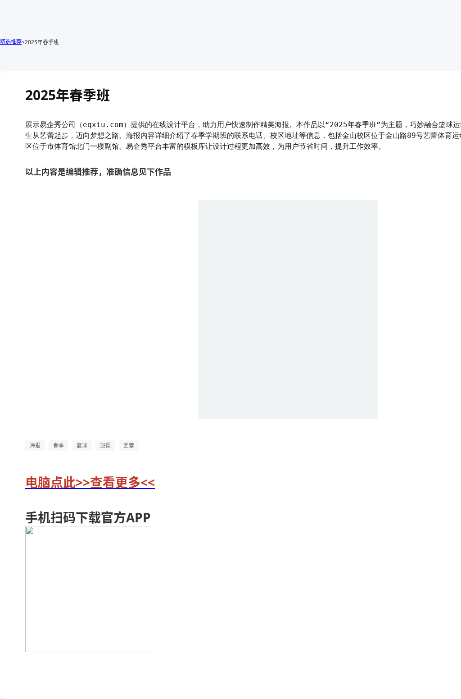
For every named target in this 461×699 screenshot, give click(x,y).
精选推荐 (11, 42)
